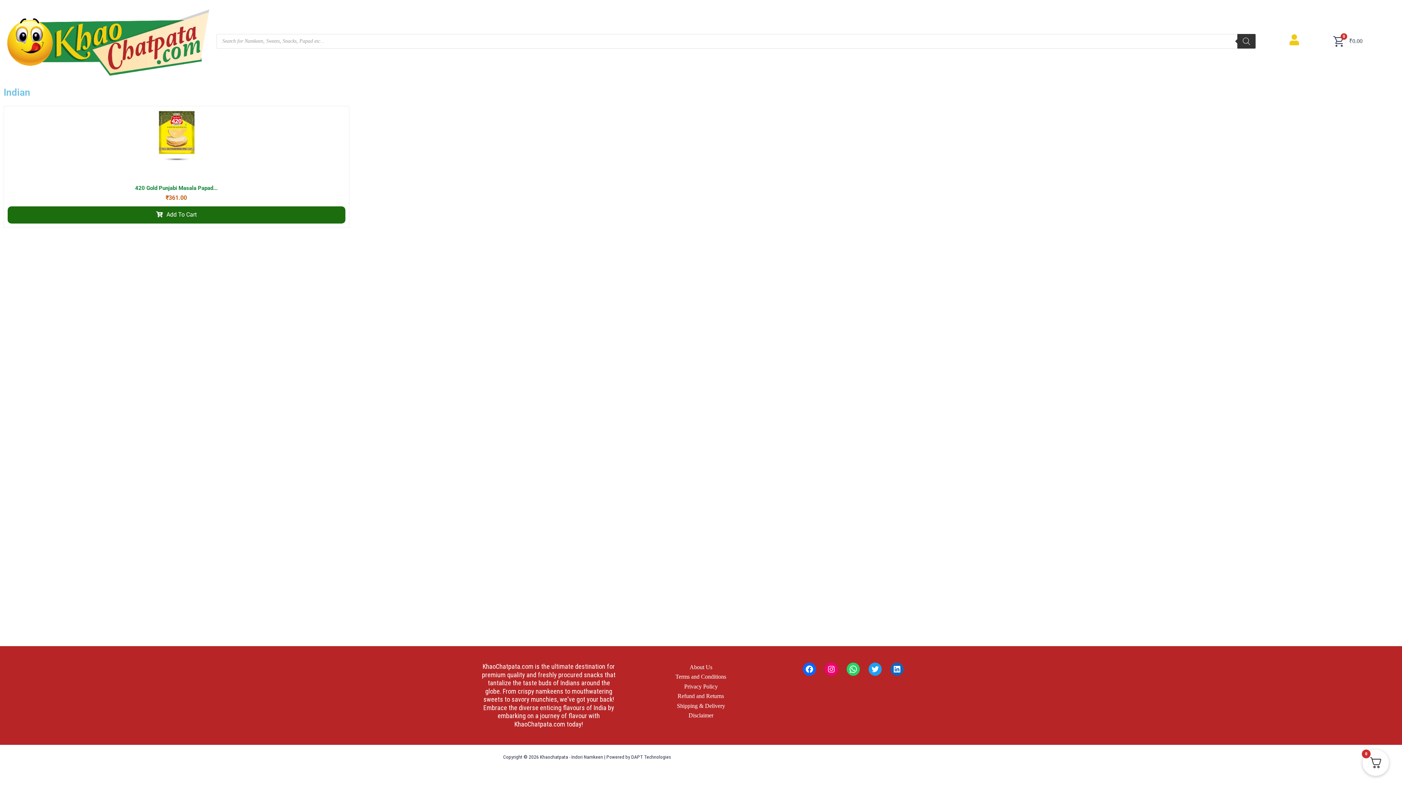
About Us (701, 667)
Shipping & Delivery (701, 706)
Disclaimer (701, 715)
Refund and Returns (701, 696)
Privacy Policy (701, 686)
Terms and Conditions (700, 677)
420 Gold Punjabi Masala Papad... (176, 188)
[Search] (1246, 41)
